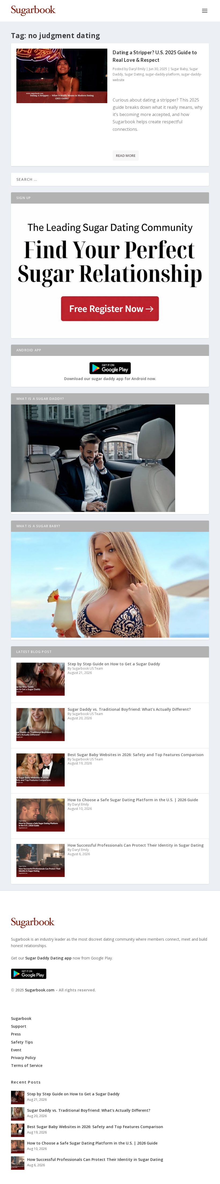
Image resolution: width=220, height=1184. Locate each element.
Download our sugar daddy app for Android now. (110, 378)
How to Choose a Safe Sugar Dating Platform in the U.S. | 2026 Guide (92, 1143)
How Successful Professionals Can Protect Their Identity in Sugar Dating (95, 1159)
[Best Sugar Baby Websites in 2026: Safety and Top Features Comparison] (17, 1130)
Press (16, 1034)
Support (18, 1026)
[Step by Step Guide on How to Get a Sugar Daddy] (17, 1097)
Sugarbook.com (39, 989)
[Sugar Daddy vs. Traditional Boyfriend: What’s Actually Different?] (17, 1114)
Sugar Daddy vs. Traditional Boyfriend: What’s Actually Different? (88, 1110)
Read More (125, 155)
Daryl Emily (137, 69)
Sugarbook (21, 1018)
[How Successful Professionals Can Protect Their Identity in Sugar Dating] (17, 1163)
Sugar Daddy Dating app (48, 958)
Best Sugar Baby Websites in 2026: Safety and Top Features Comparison (95, 1126)
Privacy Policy (23, 1057)
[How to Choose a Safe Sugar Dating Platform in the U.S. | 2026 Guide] (17, 1146)
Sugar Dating (134, 74)
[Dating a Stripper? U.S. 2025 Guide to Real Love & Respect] (61, 76)
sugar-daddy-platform (162, 74)
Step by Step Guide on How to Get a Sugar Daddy (73, 1093)
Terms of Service (26, 1065)
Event (16, 1049)
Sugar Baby (179, 69)
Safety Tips (22, 1042)
